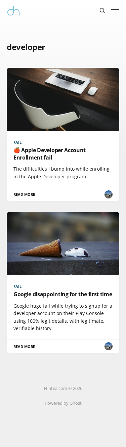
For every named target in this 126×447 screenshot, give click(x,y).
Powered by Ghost (63, 403)
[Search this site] (102, 11)
